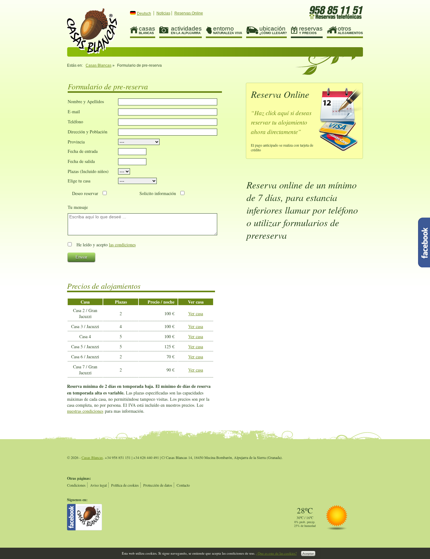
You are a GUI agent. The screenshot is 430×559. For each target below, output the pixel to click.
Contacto (183, 485)
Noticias (163, 13)
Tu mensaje (78, 207)
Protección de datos (157, 485)
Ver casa (195, 313)
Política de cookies (125, 485)
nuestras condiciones (85, 411)
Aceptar (308, 553)
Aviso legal (98, 485)
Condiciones (76, 485)
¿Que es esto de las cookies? (276, 553)
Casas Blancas (98, 65)
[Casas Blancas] (84, 528)
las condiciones (122, 245)
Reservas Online (188, 13)
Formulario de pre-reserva (92, 31)
